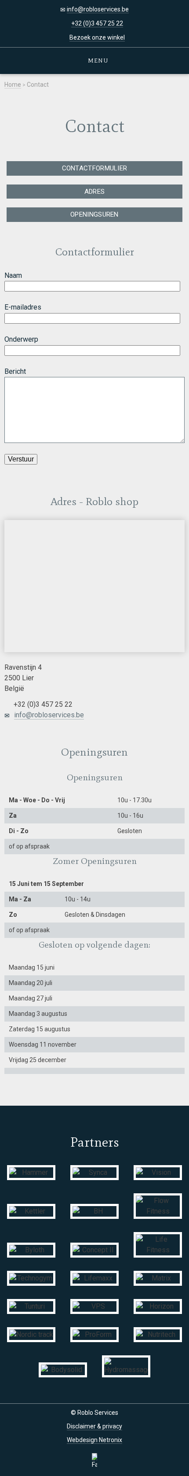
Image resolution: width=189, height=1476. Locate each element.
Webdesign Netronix (94, 1439)
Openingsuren (94, 214)
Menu (97, 60)
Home (12, 84)
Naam (13, 275)
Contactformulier (94, 168)
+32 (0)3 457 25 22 (97, 23)
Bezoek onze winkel (97, 37)
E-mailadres (22, 307)
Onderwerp (21, 339)
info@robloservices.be (98, 9)
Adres (94, 192)
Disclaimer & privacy (94, 1426)
